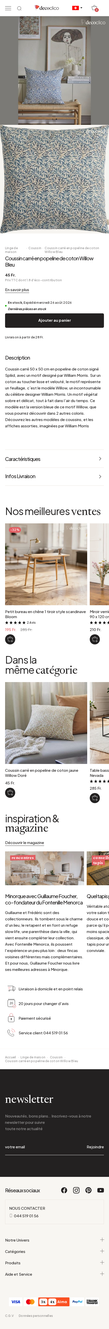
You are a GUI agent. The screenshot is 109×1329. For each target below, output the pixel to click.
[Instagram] (76, 1192)
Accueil (10, 1057)
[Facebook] (64, 1192)
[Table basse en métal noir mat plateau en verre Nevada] (95, 798)
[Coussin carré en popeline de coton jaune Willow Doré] (10, 793)
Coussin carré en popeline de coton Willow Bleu (72, 250)
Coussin (34, 248)
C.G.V (9, 1316)
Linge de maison (11, 250)
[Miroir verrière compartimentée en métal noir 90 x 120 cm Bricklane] (95, 639)
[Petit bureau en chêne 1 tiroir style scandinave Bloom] (10, 639)
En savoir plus (17, 289)
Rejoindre (95, 1146)
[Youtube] (100, 1192)
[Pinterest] (88, 1192)
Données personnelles (36, 1316)
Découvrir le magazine (24, 842)
